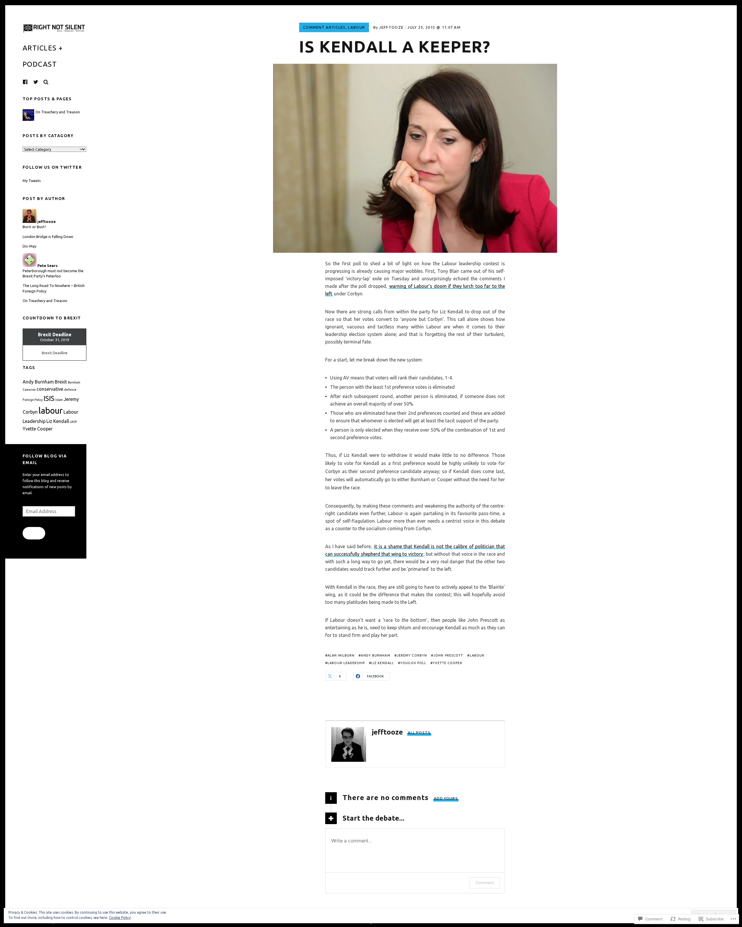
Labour (356, 27)
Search (46, 82)
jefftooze (391, 27)
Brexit (61, 381)
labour (477, 655)
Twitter (36, 82)
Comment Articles (324, 27)
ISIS (48, 398)
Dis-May (29, 246)
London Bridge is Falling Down (48, 237)
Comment (485, 882)
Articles (40, 48)
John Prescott (448, 655)
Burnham (74, 382)
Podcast (40, 64)
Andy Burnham (375, 655)
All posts (419, 732)
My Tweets (32, 181)
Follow (33, 533)
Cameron (29, 389)
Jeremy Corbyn (412, 655)
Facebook (29, 82)
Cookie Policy (120, 917)
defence (70, 389)
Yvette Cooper (447, 663)
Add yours (446, 798)
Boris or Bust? (34, 227)
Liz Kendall (382, 663)
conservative (50, 389)
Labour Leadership (346, 663)
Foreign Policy (33, 399)
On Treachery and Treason (57, 112)
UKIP (73, 421)
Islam (59, 399)
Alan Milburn (341, 655)
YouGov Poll (413, 663)
